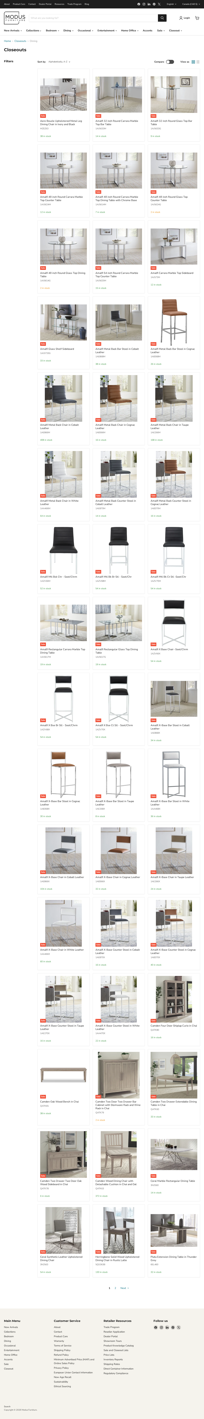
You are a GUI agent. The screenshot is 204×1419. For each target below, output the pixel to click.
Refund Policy (61, 1354)
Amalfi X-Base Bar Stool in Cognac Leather (60, 803)
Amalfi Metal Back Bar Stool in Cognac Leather (173, 350)
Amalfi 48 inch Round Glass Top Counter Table (169, 198)
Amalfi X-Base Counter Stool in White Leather (117, 1027)
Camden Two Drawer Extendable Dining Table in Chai (174, 1103)
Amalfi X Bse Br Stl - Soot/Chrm (59, 725)
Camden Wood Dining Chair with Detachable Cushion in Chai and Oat (116, 1182)
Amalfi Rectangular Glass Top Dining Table (116, 651)
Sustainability (61, 1381)
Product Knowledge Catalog (119, 1345)
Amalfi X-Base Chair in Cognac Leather (117, 877)
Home (7, 41)
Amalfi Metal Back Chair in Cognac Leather (115, 426)
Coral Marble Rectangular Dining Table (173, 1181)
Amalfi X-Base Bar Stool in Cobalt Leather (170, 727)
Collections (33, 30)
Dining (67, 30)
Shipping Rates (112, 1364)
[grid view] (193, 62)
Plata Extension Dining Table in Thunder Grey (174, 1258)
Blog (87, 4)
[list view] (198, 62)
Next (123, 1288)
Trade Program (74, 4)
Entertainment (106, 30)
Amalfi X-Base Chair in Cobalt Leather (62, 877)
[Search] (162, 18)
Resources (59, 4)
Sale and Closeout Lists (116, 1350)
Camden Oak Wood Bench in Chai (59, 1101)
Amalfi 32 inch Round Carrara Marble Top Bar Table (116, 122)
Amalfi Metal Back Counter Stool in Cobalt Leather (115, 502)
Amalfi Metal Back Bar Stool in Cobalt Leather (117, 350)
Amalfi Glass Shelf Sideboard (57, 349)
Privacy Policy (61, 1367)
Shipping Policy (62, 1350)
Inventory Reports (113, 1359)
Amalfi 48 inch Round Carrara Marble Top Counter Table (61, 198)
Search (7, 1406)
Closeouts (20, 41)
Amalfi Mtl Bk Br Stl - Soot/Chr (113, 577)
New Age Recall (62, 1377)
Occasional (84, 30)
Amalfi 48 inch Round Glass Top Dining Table (62, 274)
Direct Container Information (119, 1368)
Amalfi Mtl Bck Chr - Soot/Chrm (58, 577)
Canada (189, 4)
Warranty (59, 1341)
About (7, 4)
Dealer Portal (45, 4)
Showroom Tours (113, 1341)
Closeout (174, 30)
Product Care (19, 4)
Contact (32, 4)
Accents (147, 30)
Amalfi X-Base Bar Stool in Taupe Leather (114, 803)
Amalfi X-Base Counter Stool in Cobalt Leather (117, 951)
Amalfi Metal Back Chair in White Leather (59, 502)
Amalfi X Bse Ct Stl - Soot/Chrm (114, 725)
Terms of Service (62, 1345)
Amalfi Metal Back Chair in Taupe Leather (170, 426)
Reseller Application (114, 1331)
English (170, 4)
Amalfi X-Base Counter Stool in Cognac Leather (173, 951)
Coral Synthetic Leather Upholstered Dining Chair (61, 1258)
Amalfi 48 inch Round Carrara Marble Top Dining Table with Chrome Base (116, 198)
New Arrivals (12, 30)
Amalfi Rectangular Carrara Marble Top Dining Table (62, 651)
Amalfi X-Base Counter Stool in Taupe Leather (62, 1027)
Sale (160, 30)
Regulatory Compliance (116, 1373)
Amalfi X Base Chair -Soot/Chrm (169, 649)
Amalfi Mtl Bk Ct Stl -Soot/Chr (168, 577)
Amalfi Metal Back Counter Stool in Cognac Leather (171, 502)
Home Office (129, 30)
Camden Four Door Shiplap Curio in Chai (174, 1026)
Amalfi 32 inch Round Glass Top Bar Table (171, 122)
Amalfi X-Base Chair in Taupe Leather (172, 877)
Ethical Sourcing (62, 1386)
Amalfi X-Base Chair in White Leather (62, 950)
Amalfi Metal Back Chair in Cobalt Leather (59, 426)
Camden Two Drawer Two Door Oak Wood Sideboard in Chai (61, 1182)
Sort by (41, 61)
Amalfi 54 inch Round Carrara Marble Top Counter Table (116, 274)
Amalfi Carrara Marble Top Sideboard (172, 273)
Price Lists (109, 1354)
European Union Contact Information (73, 1372)
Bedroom (51, 30)
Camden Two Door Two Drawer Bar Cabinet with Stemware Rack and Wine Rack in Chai (118, 1105)
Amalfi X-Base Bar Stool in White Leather (170, 803)
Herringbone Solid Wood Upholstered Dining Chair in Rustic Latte (117, 1258)
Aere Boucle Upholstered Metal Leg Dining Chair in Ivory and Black (61, 122)
